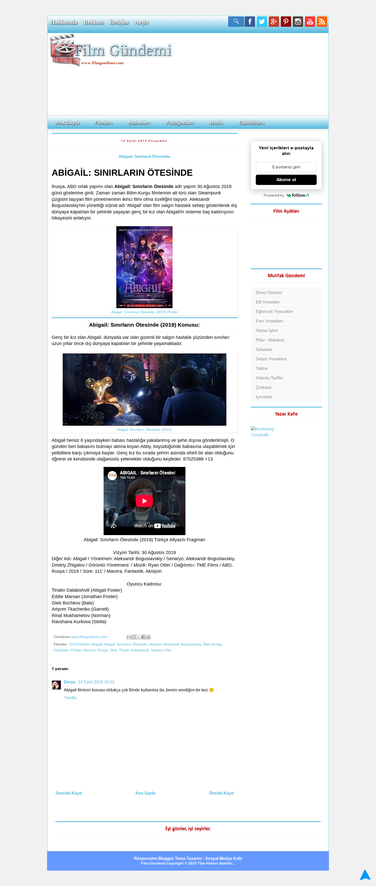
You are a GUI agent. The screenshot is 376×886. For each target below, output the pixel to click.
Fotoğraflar (180, 122)
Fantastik (61, 650)
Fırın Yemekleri (269, 321)
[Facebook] (250, 21)
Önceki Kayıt (221, 793)
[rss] (322, 21)
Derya (70, 682)
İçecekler (264, 397)
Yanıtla (70, 697)
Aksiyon (155, 644)
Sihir (113, 650)
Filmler (104, 122)
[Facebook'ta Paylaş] (143, 637)
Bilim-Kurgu (212, 644)
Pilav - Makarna (270, 340)
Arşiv (142, 21)
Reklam (93, 21)
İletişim (119, 21)
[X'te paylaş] (138, 637)
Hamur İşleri (267, 330)
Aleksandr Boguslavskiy (182, 644)
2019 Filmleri (79, 644)
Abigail (97, 644)
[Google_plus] (274, 21)
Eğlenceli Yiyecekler (274, 311)
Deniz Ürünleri (269, 292)
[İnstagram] (298, 21)
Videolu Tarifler (269, 378)
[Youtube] (310, 21)
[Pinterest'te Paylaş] (148, 637)
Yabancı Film (161, 650)
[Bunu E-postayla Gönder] (128, 637)
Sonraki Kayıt (69, 793)
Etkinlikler (252, 122)
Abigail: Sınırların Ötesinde (144, 156)
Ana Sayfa (67, 122)
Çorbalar (264, 387)
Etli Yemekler (268, 302)
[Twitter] (262, 21)
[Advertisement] (250, 74)
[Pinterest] (286, 21)
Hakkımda (63, 21)
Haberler (139, 122)
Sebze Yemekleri (271, 359)
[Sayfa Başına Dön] (364, 875)
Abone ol (286, 179)
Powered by (274, 195)
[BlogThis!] (133, 637)
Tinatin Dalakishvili (134, 650)
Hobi (217, 122)
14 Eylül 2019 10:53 (96, 682)
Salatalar (264, 349)
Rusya (103, 650)
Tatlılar (262, 368)
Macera (89, 650)
